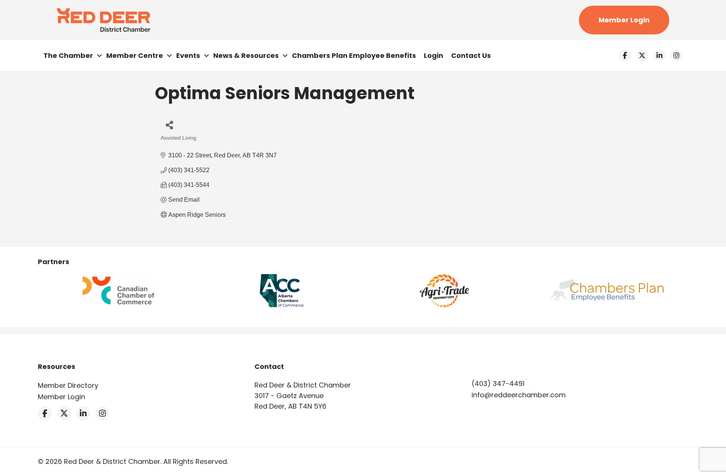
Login (433, 55)
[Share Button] (169, 124)
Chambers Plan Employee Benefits (354, 55)
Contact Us (471, 55)
